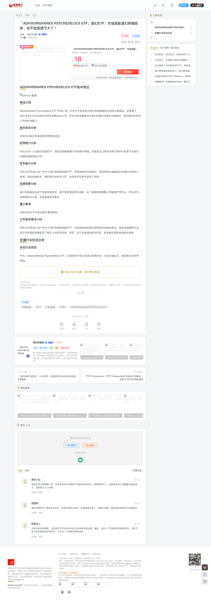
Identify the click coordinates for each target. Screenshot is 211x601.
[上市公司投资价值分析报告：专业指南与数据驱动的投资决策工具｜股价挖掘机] (11, 561)
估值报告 (164, 229)
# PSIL (62, 307)
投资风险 (172, 252)
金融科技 (154, 282)
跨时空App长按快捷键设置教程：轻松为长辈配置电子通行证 (179, 158)
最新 (20, 470)
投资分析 (158, 241)
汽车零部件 (171, 256)
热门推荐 (164, 292)
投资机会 (175, 247)
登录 (73, 445)
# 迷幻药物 (50, 307)
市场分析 (175, 233)
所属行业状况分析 (163, 112)
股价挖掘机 (32, 34)
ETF (151, 229)
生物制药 (183, 256)
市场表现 (184, 233)
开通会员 (198, 5)
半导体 (155, 232)
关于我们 (63, 553)
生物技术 (159, 260)
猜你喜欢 (154, 292)
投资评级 (159, 251)
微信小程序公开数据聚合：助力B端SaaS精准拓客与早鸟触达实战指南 (179, 183)
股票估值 (162, 266)
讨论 (37, 5)
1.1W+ (44, 347)
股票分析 (177, 265)
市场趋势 (162, 237)
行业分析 (160, 272)
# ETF (38, 307)
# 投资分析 (26, 307)
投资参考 (174, 242)
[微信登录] (80, 459)
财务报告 (157, 278)
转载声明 (128, 563)
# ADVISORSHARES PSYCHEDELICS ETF (88, 307)
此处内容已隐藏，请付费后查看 (81, 272)
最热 (27, 470)
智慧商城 (78, 558)
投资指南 (165, 247)
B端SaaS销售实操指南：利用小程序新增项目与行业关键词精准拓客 (179, 171)
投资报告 (154, 247)
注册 (91, 445)
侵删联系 (85, 553)
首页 (20, 15)
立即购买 (127, 71)
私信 (137, 35)
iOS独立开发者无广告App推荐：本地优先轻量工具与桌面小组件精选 (179, 195)
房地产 (169, 237)
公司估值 (173, 229)
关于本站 (47, 5)
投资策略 (183, 247)
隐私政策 (74, 553)
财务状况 (172, 278)
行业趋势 (170, 272)
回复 (40, 492)
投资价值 (184, 237)
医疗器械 (183, 229)
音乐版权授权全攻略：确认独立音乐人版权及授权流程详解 (179, 208)
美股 (27, 15)
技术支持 (97, 553)
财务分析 (184, 271)
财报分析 (186, 278)
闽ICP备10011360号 (92, 558)
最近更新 (175, 292)
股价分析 (178, 260)
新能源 (183, 252)
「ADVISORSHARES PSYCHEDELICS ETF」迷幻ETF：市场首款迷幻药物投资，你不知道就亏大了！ (79, 25)
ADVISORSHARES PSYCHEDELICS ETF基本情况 (171, 107)
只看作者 (137, 470)
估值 (157, 229)
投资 (175, 237)
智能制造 (162, 256)
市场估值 (165, 233)
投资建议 (187, 242)
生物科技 (168, 261)
